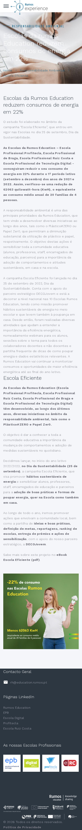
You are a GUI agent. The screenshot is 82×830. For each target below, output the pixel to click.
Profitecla (10, 723)
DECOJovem (36, 544)
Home (7, 70)
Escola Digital (13, 718)
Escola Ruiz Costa (17, 728)
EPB (6, 712)
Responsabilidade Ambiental (42, 70)
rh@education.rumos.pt (28, 682)
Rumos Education (16, 707)
